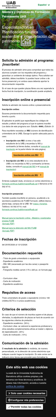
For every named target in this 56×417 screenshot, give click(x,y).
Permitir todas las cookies (26, 407)
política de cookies (15, 386)
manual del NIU (29, 166)
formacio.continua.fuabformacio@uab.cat (20, 183)
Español (46, 4)
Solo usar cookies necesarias (28, 393)
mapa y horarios (40, 203)
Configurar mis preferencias (27, 400)
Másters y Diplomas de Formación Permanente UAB (26, 14)
